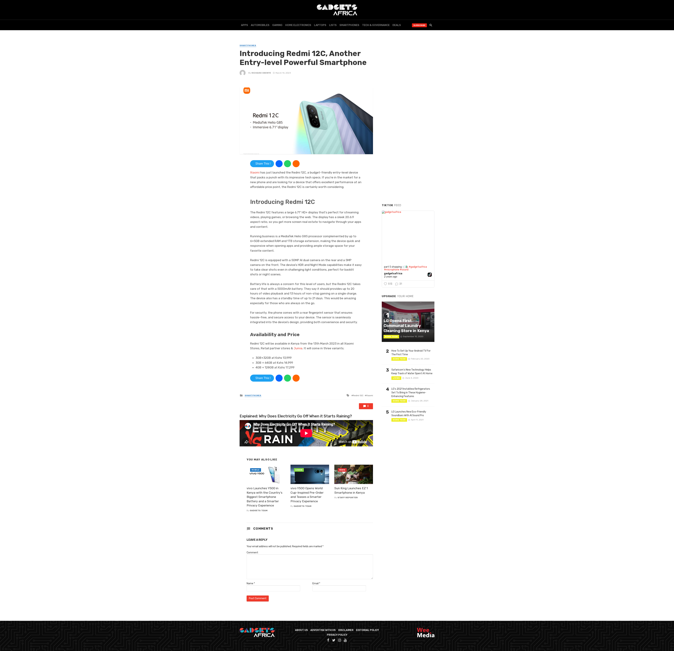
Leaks (298, 470)
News (342, 470)
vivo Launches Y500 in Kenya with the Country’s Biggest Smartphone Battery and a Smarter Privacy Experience (264, 496)
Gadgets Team (258, 510)
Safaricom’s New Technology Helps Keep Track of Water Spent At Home (411, 371)
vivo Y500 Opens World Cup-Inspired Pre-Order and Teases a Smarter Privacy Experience (306, 494)
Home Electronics (298, 25)
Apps (244, 25)
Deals (396, 25)
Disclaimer (345, 630)
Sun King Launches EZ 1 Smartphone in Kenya (351, 490)
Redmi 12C (358, 395)
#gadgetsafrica (418, 266)
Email (316, 583)
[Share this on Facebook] (279, 163)
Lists (333, 25)
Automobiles (260, 25)
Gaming (277, 25)
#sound (404, 269)
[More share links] (296, 163)
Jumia (298, 348)
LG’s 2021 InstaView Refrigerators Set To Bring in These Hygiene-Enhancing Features (410, 392)
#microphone (391, 269)
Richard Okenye (261, 73)
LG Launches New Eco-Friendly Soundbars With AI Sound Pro (408, 413)
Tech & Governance (376, 25)
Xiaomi (255, 172)
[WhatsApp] (287, 163)
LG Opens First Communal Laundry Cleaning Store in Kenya (406, 326)
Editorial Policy (367, 630)
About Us (301, 630)
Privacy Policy (337, 634)
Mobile (256, 470)
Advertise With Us (323, 630)
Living (396, 378)
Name (251, 583)
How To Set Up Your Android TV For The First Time (411, 352)
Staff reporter (348, 497)
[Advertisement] (408, 147)
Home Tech (391, 337)
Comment (252, 552)
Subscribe (419, 25)
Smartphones (349, 25)
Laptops (320, 25)
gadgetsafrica (393, 273)
